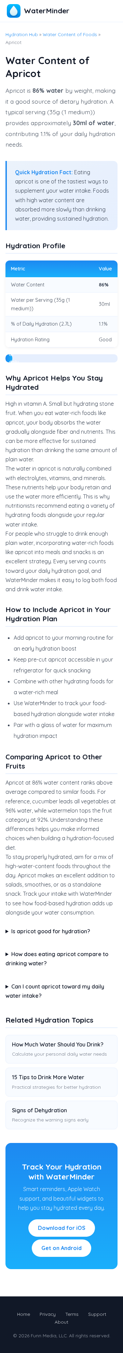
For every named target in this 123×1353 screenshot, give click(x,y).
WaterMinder (46, 10)
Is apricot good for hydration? (50, 931)
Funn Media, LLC (49, 1335)
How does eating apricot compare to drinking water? (56, 959)
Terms (72, 1314)
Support (97, 1314)
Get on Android (61, 1248)
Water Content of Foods (70, 34)
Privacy (48, 1314)
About (61, 1322)
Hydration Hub (21, 34)
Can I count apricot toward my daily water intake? (54, 991)
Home (23, 1314)
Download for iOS (61, 1227)
